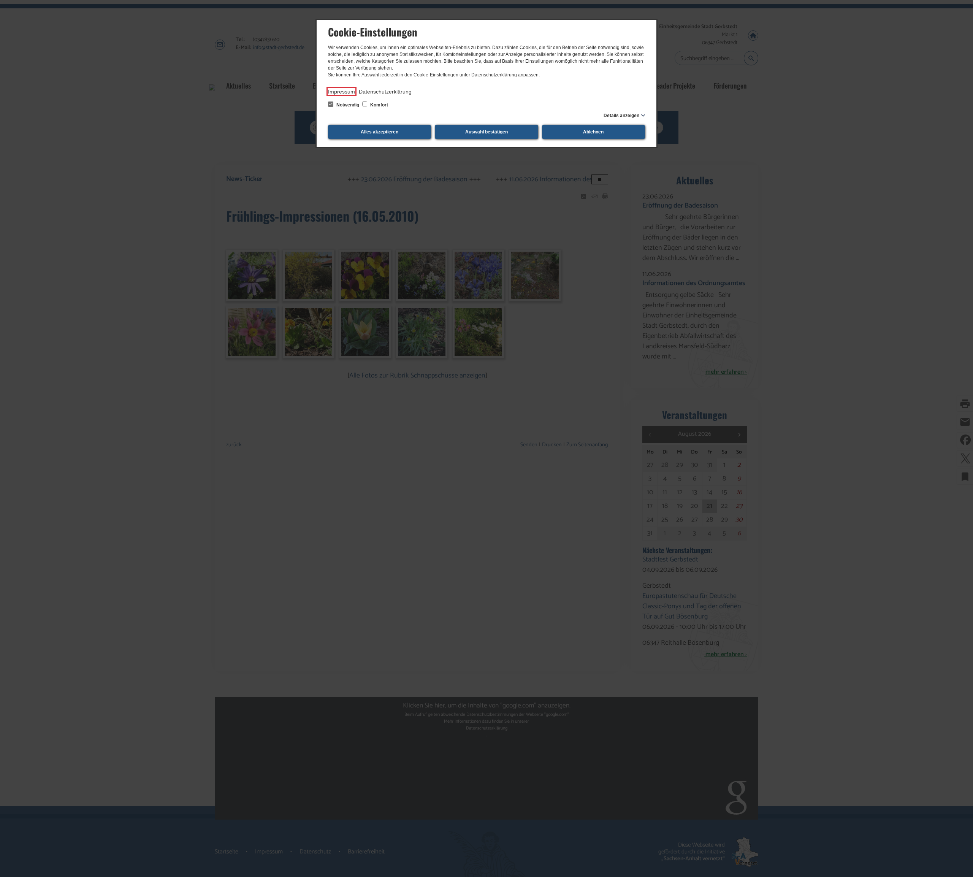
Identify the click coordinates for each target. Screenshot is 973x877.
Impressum (341, 92)
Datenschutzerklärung (385, 92)
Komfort (378, 105)
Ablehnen (593, 132)
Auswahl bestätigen (486, 132)
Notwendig (347, 105)
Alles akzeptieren (379, 132)
